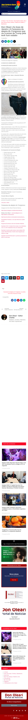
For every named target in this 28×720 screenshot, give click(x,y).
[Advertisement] (14, 256)
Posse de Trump (17, 293)
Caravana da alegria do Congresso (12, 292)
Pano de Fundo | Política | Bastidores (13, 673)
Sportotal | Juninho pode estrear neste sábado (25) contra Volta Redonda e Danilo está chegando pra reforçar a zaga (13, 232)
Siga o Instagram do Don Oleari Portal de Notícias (14, 543)
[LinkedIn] (20, 711)
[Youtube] (18, 278)
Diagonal (6, 681)
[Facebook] (3, 278)
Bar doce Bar (7, 679)
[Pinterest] (3, 281)
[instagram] (22, 711)
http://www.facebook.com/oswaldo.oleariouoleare (12, 217)
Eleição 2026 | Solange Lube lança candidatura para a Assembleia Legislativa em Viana (13, 509)
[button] (25, 4)
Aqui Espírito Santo (18, 20)
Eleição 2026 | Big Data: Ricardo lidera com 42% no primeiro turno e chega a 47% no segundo (14, 464)
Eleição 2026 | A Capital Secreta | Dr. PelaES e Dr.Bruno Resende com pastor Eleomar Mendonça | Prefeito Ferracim (13, 486)
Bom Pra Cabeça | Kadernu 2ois (12, 676)
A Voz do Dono (9, 20)
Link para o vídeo (5, 202)
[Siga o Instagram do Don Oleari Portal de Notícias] (14, 541)
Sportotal (6, 675)
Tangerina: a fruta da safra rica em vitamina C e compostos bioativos (11, 530)
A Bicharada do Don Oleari (10, 683)
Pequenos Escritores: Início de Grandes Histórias (12, 223)
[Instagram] (10, 278)
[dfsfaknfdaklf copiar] (14, 561)
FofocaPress (7, 678)
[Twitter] (6, 278)
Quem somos (10, 11)
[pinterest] (25, 711)
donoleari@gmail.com (16, 11)
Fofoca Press (7, 22)
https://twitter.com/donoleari (7, 214)
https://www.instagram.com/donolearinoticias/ (11, 210)
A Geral (3, 20)
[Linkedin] (22, 278)
